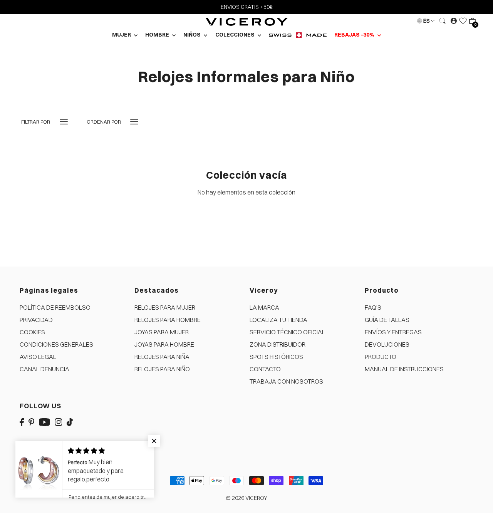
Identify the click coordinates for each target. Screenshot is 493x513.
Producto (380, 356)
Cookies (32, 332)
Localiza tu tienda (278, 320)
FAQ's (373, 307)
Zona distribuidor (277, 344)
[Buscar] (442, 21)
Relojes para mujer (164, 307)
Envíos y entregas (393, 332)
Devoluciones (387, 344)
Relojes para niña (161, 356)
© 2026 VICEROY (246, 498)
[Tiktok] (70, 421)
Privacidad (36, 320)
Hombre (157, 34)
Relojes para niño (162, 369)
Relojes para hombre (167, 320)
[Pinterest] (32, 421)
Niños (192, 34)
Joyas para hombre (164, 344)
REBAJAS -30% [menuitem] (355, 34)
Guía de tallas (387, 320)
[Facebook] (22, 421)
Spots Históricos (276, 356)
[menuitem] (297, 35)
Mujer (122, 34)
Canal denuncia (44, 369)
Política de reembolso (55, 307)
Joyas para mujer (161, 332)
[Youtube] (44, 421)
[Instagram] (58, 421)
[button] (154, 441)
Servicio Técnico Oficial (287, 332)
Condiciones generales (56, 344)
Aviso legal (38, 356)
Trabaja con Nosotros (286, 381)
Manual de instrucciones (404, 369)
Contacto (265, 369)
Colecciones (235, 34)
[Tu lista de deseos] (462, 20)
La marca (264, 307)
